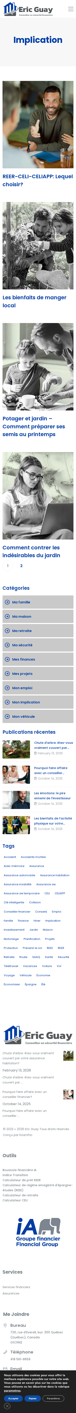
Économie (43, 975)
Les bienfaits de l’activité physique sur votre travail (53, 823)
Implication (53, 921)
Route (23, 957)
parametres (12, 1390)
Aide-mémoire (14, 866)
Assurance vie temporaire (22, 893)
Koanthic (26, 1135)
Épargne (31, 984)
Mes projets (22, 673)
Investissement (14, 930)
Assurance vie (46, 884)
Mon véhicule (23, 716)
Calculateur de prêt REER (22, 1180)
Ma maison (21, 616)
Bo (5, 1170)
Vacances (30, 966)
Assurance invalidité (17, 884)
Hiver (37, 921)
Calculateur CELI (15, 1200)
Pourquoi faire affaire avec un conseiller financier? (50, 773)
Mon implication (26, 702)
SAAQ (36, 957)
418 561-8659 (20, 1359)
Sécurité (63, 957)
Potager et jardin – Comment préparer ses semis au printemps (34, 426)
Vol (59, 966)
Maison (48, 930)
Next (34, 565)
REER (61, 948)
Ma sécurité (22, 645)
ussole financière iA (22, 1170)
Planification (32, 939)
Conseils (41, 912)
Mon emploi (22, 688)
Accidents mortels (33, 857)
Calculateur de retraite (20, 1195)
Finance (23, 921)
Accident (10, 857)
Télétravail (11, 966)
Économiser (12, 984)
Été (43, 984)
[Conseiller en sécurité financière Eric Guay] (28, 9)
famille (8, 921)
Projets (50, 939)
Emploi (56, 912)
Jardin (33, 930)
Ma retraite (22, 630)
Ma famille (21, 602)
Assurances (11, 1293)
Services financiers (16, 1287)
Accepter (13, 1398)
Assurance (36, 866)
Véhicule (26, 975)
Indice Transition (15, 1175)
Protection (11, 948)
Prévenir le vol (32, 948)
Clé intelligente (14, 902)
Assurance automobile (19, 875)
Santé (49, 957)
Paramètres (53, 1398)
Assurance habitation (54, 875)
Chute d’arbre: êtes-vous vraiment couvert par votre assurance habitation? (28, 1058)
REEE (50, 948)
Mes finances (23, 659)
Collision (35, 902)
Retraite (9, 957)
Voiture (47, 966)
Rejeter (33, 1398)
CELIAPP (60, 893)
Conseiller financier (17, 912)
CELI (47, 893)
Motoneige (11, 939)
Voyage (9, 975)
